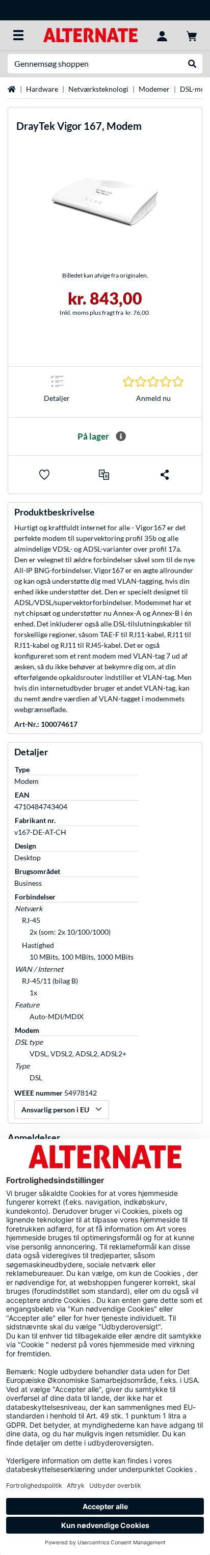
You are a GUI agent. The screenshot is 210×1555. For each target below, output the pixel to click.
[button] (104, 474)
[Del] (164, 474)
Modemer (154, 89)
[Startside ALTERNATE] (90, 34)
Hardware (42, 89)
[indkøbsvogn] (191, 35)
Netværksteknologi (98, 89)
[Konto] (162, 35)
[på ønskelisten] (44, 474)
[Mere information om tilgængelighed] (121, 436)
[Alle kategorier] (18, 35)
